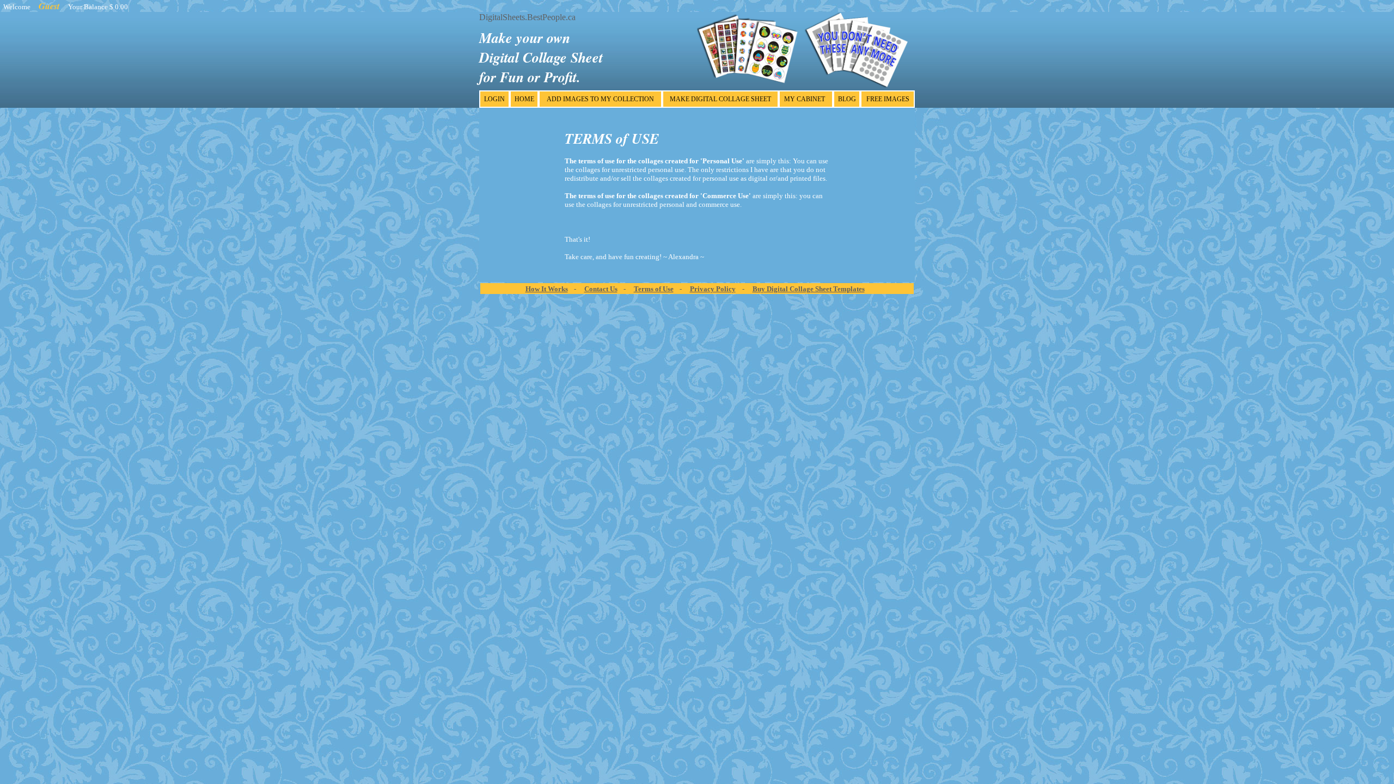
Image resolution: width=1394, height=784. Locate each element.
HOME (524, 99)
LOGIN (494, 99)
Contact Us (600, 289)
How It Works (546, 289)
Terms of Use (654, 289)
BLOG (847, 99)
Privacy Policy (713, 289)
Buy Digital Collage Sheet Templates (809, 289)
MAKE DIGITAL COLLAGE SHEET (720, 99)
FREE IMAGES (887, 99)
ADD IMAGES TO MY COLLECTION (600, 99)
